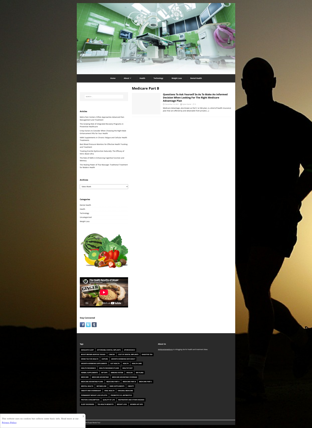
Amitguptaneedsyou (165, 349)
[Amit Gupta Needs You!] (156, 73)
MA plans (139, 373)
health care (137, 363)
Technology (158, 78)
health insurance (88, 368)
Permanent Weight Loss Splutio (94, 395)
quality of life (109, 400)
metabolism (101, 386)
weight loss (122, 404)
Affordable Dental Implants (109, 350)
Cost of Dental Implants (128, 354)
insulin (129, 373)
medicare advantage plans (92, 382)
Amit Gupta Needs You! (92, 423)
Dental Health (196, 78)
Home (112, 78)
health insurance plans (109, 368)
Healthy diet (127, 368)
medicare (85, 377)
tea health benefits (106, 404)
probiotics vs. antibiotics (121, 395)
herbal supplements (89, 373)
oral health (109, 391)
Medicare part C (145, 382)
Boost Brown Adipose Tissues (93, 354)
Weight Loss (177, 78)
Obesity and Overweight (91, 391)
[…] (207, 111)
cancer (112, 354)
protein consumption (90, 400)
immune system (117, 373)
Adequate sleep (87, 350)
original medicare (125, 391)
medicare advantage (100, 377)
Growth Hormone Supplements (94, 363)
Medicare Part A (112, 382)
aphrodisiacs (129, 350)
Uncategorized (86, 217)
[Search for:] (104, 97)
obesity (131, 386)
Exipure (105, 359)
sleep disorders (87, 404)
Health (142, 78)
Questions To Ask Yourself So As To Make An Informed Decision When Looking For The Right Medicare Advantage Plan (195, 97)
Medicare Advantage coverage (124, 377)
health (126, 363)
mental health (87, 386)
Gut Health (115, 363)
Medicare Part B (129, 382)
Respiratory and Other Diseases (131, 400)
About (126, 78)
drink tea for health (89, 359)
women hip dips (136, 404)
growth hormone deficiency (123, 359)
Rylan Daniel (186, 104)
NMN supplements (117, 386)
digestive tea (147, 354)
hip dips (104, 373)
